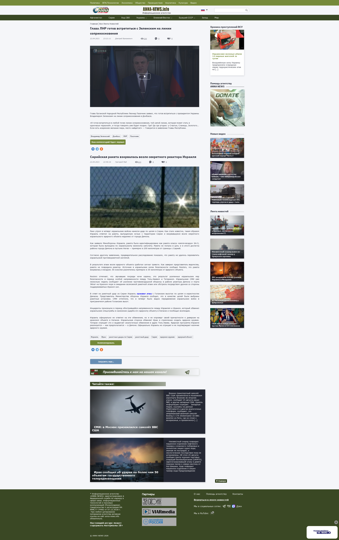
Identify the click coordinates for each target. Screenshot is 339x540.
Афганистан (96, 17)
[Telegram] (97, 149)
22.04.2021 (100, 39)
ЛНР (125, 136)
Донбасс (116, 136)
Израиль (94, 337)
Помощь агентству (216, 494)
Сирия (112, 17)
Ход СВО (125, 17)
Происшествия (155, 2)
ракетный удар (142, 337)
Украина (140, 17)
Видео (193, 2)
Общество (140, 2)
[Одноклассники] (101, 149)
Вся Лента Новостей (109, 24)
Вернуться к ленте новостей (211, 499)
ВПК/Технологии (110, 2)
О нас (197, 494)
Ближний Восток (162, 17)
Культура (183, 2)
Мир (217, 17)
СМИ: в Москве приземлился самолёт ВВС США (125, 428)
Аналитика (170, 2)
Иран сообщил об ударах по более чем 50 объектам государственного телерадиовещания (125, 475)
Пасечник (134, 136)
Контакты (238, 494)
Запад (205, 17)
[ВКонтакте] (93, 149)
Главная (94, 24)
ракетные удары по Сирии (120, 337)
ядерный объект (185, 337)
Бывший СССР (186, 17)
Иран (103, 337)
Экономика (127, 2)
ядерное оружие (167, 337)
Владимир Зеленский (100, 136)
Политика (95, 2)
